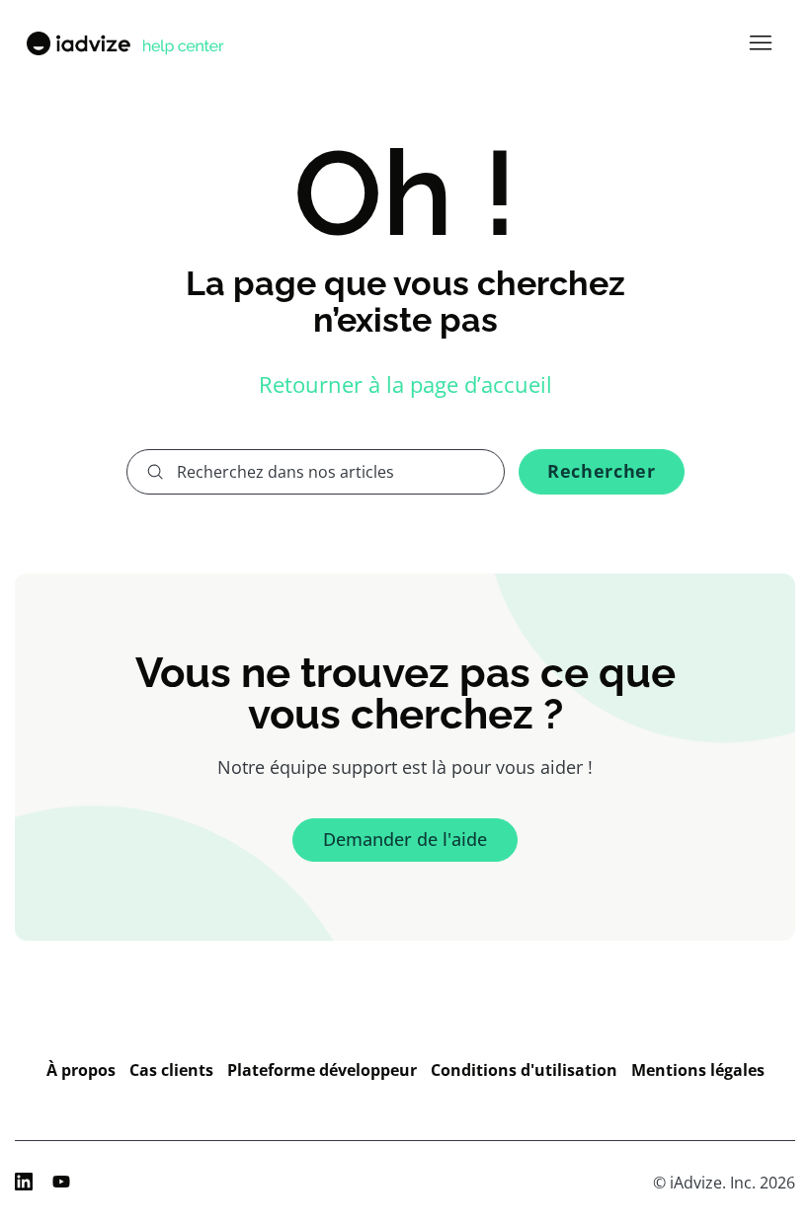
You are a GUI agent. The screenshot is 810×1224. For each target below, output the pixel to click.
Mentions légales (698, 1070)
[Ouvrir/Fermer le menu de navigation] (760, 43)
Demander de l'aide (405, 839)
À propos (81, 1070)
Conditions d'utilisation (524, 1070)
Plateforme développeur (322, 1070)
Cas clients (171, 1070)
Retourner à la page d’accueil (405, 384)
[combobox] (316, 472)
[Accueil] (123, 43)
